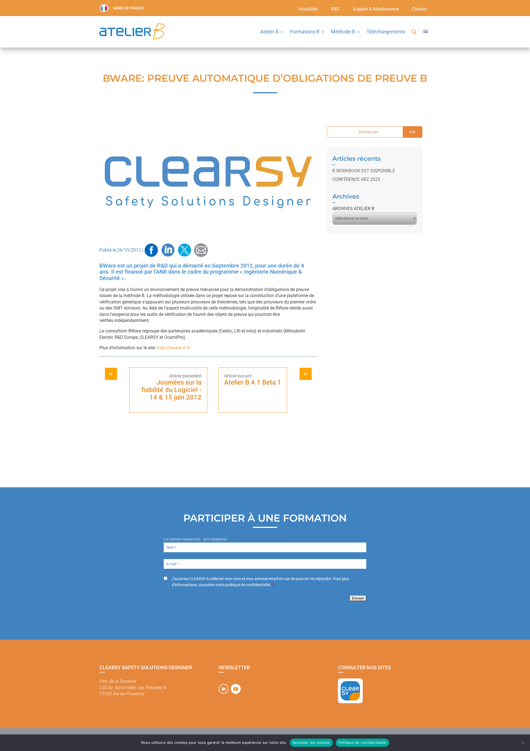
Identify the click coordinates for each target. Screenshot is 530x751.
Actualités (308, 9)
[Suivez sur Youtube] (236, 689)
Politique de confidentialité (362, 742)
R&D (335, 9)
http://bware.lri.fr (173, 347)
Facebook (151, 250)
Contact (419, 9)
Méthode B (343, 32)
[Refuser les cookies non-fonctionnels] (523, 742)
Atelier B (269, 32)
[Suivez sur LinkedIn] (224, 689)
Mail (201, 250)
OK (412, 131)
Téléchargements (386, 32)
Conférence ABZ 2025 (356, 179)
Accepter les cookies (311, 742)
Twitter (184, 250)
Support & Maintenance (376, 9)
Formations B (304, 32)
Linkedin (168, 250)
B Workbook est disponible (363, 170)
